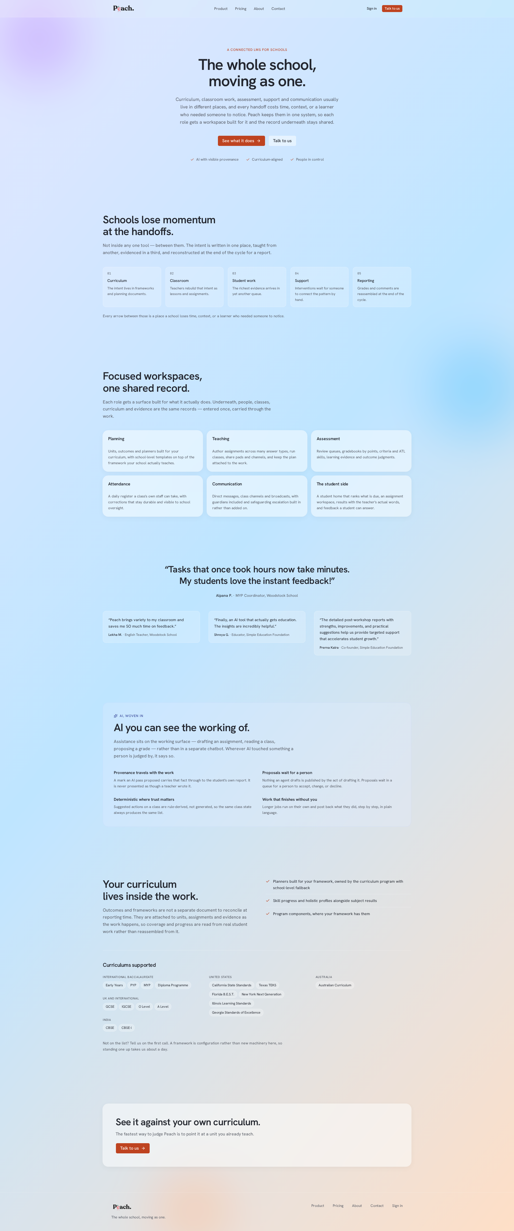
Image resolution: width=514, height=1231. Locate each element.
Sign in (372, 8)
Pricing (240, 8)
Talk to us (392, 8)
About (259, 8)
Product (221, 8)
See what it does (238, 141)
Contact (278, 8)
